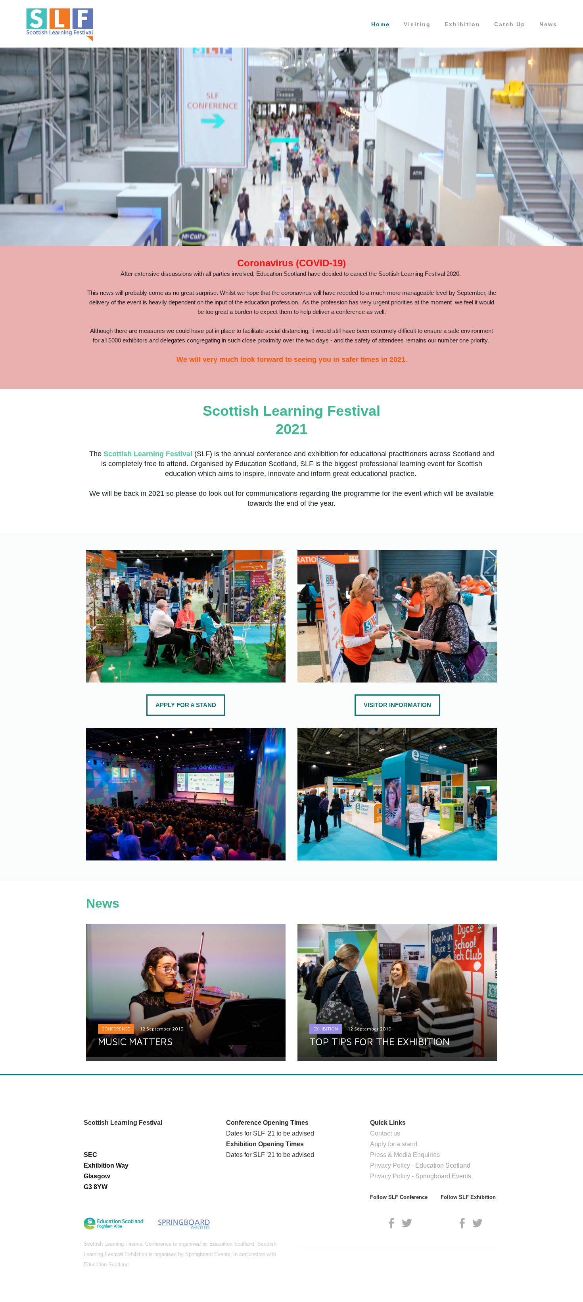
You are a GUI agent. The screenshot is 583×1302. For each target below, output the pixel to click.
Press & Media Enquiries (405, 1154)
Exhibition (462, 24)
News (548, 24)
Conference (116, 1028)
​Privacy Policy (390, 1165)
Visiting (417, 24)
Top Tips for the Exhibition (379, 1041)
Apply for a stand (393, 1144)
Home (380, 24)
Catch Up (509, 24)
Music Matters (135, 1041)
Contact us (385, 1133)
